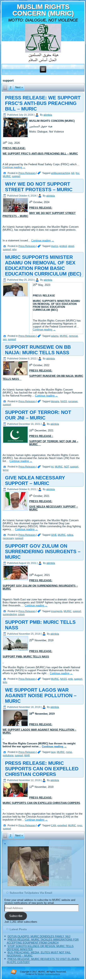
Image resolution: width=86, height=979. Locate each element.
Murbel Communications (49, 974)
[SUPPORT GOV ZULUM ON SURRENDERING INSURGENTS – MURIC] (16, 580)
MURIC (7, 176)
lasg (53, 752)
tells (5, 682)
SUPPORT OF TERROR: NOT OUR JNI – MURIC (38, 415)
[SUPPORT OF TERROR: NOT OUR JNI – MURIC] (16, 443)
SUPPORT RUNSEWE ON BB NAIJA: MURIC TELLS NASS (38, 349)
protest (63, 246)
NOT (66, 466)
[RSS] (13, 971)
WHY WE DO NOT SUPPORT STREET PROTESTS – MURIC (38, 186)
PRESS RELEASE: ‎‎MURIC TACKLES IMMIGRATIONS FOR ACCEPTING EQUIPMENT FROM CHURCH (43, 941)
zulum (21, 614)
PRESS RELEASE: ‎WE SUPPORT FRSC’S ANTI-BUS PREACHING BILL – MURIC (43, 103)
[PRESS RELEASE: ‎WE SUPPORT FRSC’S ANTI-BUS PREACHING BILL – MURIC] (16, 137)
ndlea (70, 535)
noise (69, 752)
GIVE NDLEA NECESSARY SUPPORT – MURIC (35, 480)
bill (72, 173)
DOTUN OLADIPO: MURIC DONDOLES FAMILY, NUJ (39, 936)
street (71, 246)
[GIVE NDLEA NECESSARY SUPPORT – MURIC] (16, 510)
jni (52, 466)
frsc (77, 173)
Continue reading (14, 167)
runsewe (73, 401)
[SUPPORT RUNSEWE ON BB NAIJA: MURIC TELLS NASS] (16, 375)
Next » (19, 87)
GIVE (54, 535)
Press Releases (27, 173)
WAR (27, 755)
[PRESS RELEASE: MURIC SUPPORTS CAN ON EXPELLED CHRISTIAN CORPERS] (16, 797)
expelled (62, 825)
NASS (63, 401)
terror (6, 470)
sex (5, 339)
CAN (53, 825)
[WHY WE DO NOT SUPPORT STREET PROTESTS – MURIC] (16, 212)
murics (54, 246)
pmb (70, 679)
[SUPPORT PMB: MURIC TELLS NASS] (16, 650)
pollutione (8, 755)
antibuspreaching (60, 173)
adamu (55, 336)
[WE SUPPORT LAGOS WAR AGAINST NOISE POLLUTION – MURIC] (16, 726)
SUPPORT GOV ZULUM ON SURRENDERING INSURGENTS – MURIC (42, 551)
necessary (8, 538)
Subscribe (15, 916)
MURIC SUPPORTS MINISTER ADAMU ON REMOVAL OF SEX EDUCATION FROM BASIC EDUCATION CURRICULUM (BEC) (43, 265)
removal (73, 336)
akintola (47, 114)
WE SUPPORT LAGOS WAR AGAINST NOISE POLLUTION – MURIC (40, 695)
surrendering (10, 614)
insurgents (56, 611)
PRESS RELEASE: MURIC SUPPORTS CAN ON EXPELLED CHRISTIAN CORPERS (41, 768)
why (14, 249)
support (16, 176)
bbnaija (55, 401)
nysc (79, 825)
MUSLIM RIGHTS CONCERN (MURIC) (43, 10)
